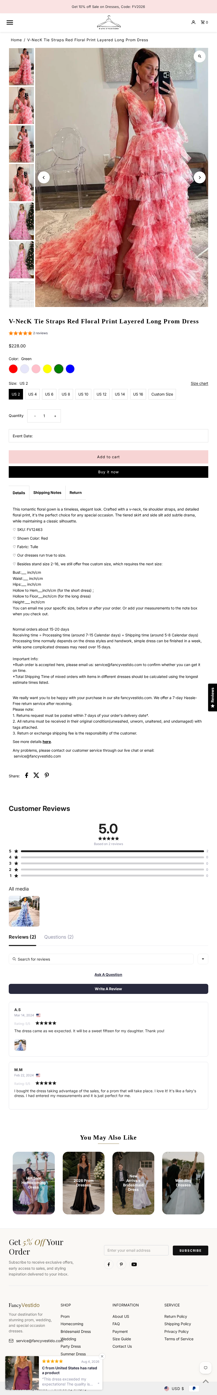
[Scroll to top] (206, 1381)
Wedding (68, 1339)
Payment (120, 1331)
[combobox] (203, 959)
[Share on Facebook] (26, 776)
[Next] (200, 177)
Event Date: (23, 436)
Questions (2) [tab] (59, 937)
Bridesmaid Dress (76, 1331)
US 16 (138, 394)
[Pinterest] (121, 1264)
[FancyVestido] (108, 22)
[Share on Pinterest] (47, 776)
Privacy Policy (176, 1331)
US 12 (102, 394)
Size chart (199, 384)
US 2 (16, 394)
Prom (65, 1316)
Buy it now (108, 472)
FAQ (116, 1323)
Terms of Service (178, 1339)
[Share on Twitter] (36, 776)
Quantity (16, 415)
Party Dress (71, 1346)
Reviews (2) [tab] (22, 937)
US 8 (66, 394)
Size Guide (121, 1339)
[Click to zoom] (200, 56)
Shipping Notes (47, 492)
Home (16, 40)
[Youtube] (134, 1264)
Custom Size (162, 394)
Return (76, 492)
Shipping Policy (177, 1323)
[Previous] (44, 177)
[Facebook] (109, 1264)
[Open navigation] (49, 22)
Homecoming (72, 1323)
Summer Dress (73, 1354)
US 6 (49, 394)
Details (19, 492)
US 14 (120, 394)
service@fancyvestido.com (34, 1340)
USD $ (178, 1388)
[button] (28, 333)
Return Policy (175, 1316)
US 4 (32, 394)
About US (120, 1316)
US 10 (83, 394)
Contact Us (122, 1346)
